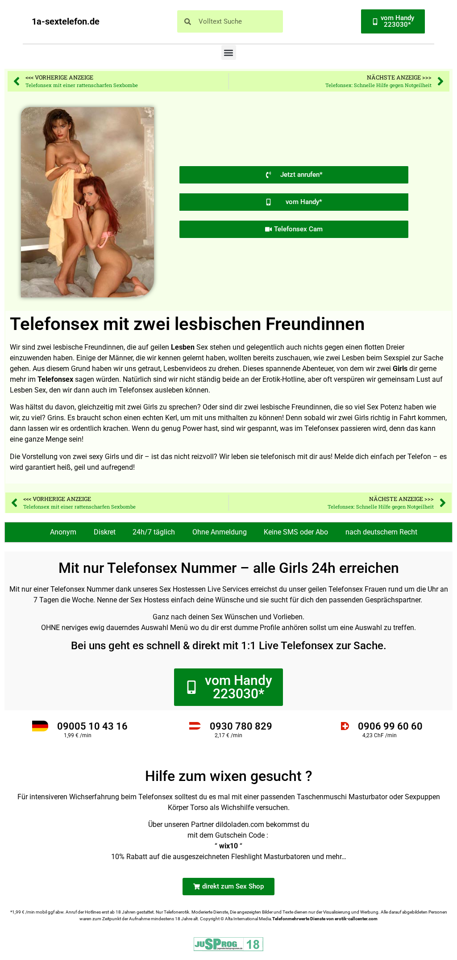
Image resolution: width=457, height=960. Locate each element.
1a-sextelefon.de (66, 21)
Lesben (183, 347)
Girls (400, 368)
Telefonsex (55, 379)
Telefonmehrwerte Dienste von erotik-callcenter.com (325, 918)
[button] (228, 52)
